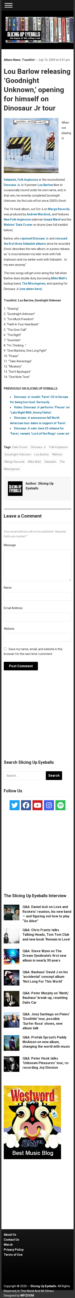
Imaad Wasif (52, 219)
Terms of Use (13, 1254)
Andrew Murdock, (39, 214)
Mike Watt (34, 461)
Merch (8, 1244)
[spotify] (60, 805)
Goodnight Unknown (18, 454)
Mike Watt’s (59, 278)
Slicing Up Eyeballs (43, 1286)
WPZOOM (27, 1295)
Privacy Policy (14, 1249)
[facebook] (26, 805)
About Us (10, 1234)
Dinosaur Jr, (12, 185)
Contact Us (11, 1239)
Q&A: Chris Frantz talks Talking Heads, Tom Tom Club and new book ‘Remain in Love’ (46, 934)
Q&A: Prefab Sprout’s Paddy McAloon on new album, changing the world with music (46, 1042)
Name (8, 587)
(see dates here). (31, 289)
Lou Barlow (45, 185)
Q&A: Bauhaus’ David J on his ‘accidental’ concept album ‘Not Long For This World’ (45, 976)
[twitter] (15, 805)
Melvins (57, 454)
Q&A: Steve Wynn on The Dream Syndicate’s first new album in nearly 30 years (44, 955)
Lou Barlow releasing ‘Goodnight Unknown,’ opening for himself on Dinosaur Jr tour (37, 89)
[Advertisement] (37, 717)
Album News (12, 59)
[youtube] (37, 805)
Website (9, 628)
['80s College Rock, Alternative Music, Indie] (40, 29)
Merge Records (15, 461)
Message (10, 545)
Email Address (13, 608)
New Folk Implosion (17, 219)
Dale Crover (24, 224)
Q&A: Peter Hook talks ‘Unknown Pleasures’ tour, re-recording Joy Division (45, 1063)
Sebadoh (50, 461)
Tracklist (28, 59)
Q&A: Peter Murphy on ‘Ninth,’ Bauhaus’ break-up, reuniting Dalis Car (45, 998)
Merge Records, (59, 209)
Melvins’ (9, 224)
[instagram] (49, 805)
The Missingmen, (34, 283)
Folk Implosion (28, 179)
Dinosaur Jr (38, 447)
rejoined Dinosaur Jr (34, 238)
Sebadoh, (10, 179)
